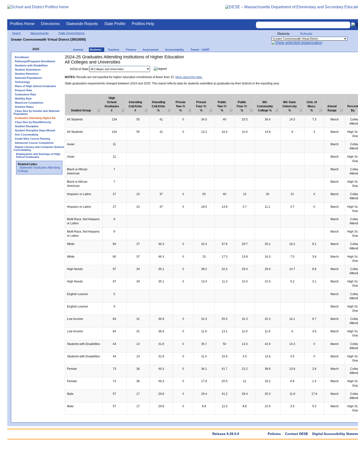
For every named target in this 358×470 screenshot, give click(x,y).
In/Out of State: (79, 69)
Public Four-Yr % (242, 106)
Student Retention (26, 73)
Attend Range (332, 108)
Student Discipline (26, 126)
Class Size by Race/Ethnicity (33, 122)
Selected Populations (28, 77)
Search (16, 33)
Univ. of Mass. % (312, 106)
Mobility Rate (23, 98)
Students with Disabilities (31, 65)
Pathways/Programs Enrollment (35, 61)
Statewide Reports (82, 24)
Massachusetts (39, 33)
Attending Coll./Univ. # (135, 106)
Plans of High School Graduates (35, 86)
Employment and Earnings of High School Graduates (38, 155)
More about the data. (189, 77)
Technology (22, 82)
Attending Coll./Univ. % (158, 106)
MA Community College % (265, 106)
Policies (274, 434)
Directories (50, 24)
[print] (336, 70)
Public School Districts (71, 33)
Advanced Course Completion (34, 142)
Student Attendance (28, 69)
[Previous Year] (29, 49)
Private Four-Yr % (201, 106)
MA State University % (290, 106)
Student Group (81, 110)
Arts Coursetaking (26, 134)
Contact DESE (296, 434)
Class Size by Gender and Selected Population (36, 112)
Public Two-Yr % (222, 106)
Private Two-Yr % (181, 106)
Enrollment (22, 57)
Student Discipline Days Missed (35, 130)
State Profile (114, 24)
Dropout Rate (23, 90)
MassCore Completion (29, 102)
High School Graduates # (111, 104)
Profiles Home (22, 24)
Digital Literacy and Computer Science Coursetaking (39, 148)
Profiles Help (143, 24)
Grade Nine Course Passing (32, 138)
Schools (306, 34)
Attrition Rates (24, 106)
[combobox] (303, 25)
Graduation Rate (25, 94)
